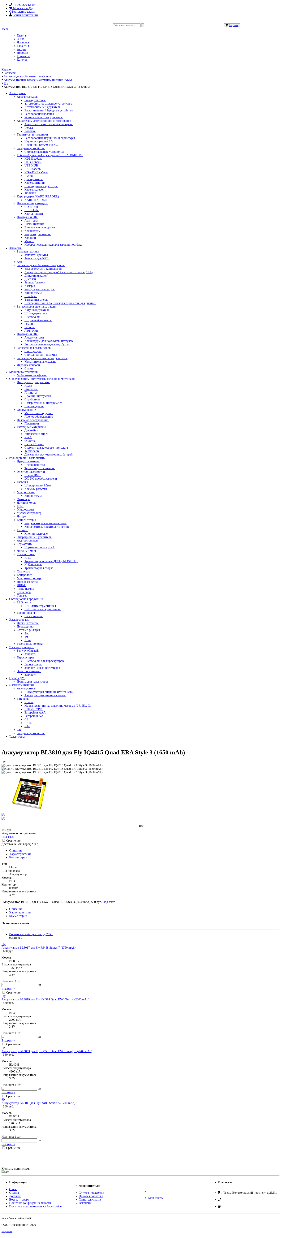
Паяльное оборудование (33, 420)
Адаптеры (31, 220)
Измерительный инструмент (43, 402)
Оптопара (23, 499)
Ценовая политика (91, 1196)
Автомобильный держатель (42, 107)
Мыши (29, 241)
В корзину (8, 988)
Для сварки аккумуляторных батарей (48, 454)
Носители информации (32, 203)
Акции (21, 49)
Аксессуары (17, 93)
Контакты (23, 56)
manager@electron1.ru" (236, 1206)
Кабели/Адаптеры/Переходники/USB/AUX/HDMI (50, 155)
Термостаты (25, 544)
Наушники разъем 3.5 (38, 141)
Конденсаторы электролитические (47, 526)
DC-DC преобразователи (41, 478)
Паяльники (32, 423)
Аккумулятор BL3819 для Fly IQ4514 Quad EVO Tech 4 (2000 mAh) (45, 999)
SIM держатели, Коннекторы (43, 268)
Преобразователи (28, 581)
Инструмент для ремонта (33, 382)
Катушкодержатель (37, 310)
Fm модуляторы (35, 100)
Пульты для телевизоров (33, 681)
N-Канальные (33, 564)
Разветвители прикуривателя (43, 117)
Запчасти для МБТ (36, 255)
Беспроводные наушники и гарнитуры (50, 138)
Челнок (29, 327)
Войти (17, 15)
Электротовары (19, 619)
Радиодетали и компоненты (27, 457)
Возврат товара (19, 1199)
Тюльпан (30, 193)
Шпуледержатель (36, 313)
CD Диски (31, 206)
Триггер (22, 595)
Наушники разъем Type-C (41, 144)
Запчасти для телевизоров (34, 347)
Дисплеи (30, 279)
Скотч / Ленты (34, 444)
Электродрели (34, 406)
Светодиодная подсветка (41, 354)
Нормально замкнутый (39, 547)
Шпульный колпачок (38, 320)
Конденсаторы (27, 519)
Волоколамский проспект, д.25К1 (31, 934)
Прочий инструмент (38, 396)
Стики (29, 368)
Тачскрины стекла (36, 299)
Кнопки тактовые (36, 533)
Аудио (28, 175)
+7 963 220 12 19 (232, 1199)
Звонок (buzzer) (34, 282)
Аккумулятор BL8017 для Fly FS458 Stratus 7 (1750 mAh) (39, 947)
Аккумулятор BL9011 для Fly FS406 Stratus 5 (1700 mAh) (38, 1103)
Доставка (23, 42)
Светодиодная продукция (26, 599)
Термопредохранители (39, 468)
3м (26, 633)
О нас (20, 39)
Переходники (26, 626)
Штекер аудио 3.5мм (38, 485)
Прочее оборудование (39, 416)
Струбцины (32, 399)
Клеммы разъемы (36, 488)
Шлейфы (30, 296)
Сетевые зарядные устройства (44, 151)
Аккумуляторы (34, 337)
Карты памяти (34, 213)
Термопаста (32, 451)
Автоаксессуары (28, 96)
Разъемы (23, 482)
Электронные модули (31, 471)
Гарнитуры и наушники (33, 134)
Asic (20, 261)
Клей (28, 437)
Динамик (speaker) (36, 275)
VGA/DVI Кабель (36, 172)
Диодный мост (27, 550)
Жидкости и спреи (36, 433)
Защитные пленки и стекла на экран (48, 124)
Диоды (22, 516)
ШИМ (21, 585)
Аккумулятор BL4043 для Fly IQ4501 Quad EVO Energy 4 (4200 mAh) (47, 1051)
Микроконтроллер (29, 578)
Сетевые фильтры (29, 630)
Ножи (28, 385)
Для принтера (33, 179)
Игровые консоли (29, 365)
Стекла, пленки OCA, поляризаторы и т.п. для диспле (60, 303)
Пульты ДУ (17, 678)
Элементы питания (22, 685)
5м (26, 636)
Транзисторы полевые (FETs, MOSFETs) (51, 561)
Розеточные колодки (30, 643)
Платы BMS (32, 475)
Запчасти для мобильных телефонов (41, 265)
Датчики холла (27, 502)
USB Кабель (32, 168)
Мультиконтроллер (29, 513)
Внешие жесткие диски (40, 227)
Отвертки (31, 389)
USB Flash (31, 210)
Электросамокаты (29, 671)
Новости (22, 52)
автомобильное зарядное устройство (48, 103)
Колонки (30, 237)
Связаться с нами (90, 1199)
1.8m (27, 640)
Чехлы (29, 127)
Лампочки (31, 330)
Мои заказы (155, 1197)
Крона (28, 702)
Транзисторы (26, 554)
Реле (20, 506)
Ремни (29, 323)
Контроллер (25, 574)
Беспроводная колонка (39, 113)
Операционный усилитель (34, 537)
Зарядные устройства (31, 148)
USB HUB (31, 165)
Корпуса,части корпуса (39, 289)
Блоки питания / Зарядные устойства (48, 110)
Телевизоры (17, 736)
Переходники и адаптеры (41, 186)
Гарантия (23, 45)
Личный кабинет (159, 1191)
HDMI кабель (33, 158)
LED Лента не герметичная (42, 609)
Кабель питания (35, 182)
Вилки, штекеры (28, 623)
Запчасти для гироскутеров (42, 667)
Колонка (30, 131)
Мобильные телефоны (24, 371)
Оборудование (27, 409)
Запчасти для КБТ (36, 258)
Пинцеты (30, 392)
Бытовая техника (28, 251)
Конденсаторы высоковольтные (45, 523)
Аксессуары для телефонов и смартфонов (44, 120)
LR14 (28, 722)
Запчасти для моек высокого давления (42, 358)
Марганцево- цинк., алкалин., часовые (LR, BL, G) (58, 705)
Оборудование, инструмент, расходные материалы (42, 378)
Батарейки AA (34, 716)
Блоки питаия (26, 612)
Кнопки (22, 530)
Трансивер (24, 592)
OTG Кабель (33, 162)
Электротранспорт (21, 647)
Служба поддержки (91, 1192)
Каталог (22, 59)
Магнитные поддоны (38, 413)
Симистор (24, 571)
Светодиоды (32, 351)
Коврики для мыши (37, 234)
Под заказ (8, 836)
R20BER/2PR (33, 709)
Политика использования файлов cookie (35, 1206)
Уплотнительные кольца (40, 361)
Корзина (233, 25)
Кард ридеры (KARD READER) (38, 196)
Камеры (30, 285)
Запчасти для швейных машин (37, 306)
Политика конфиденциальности (30, 1203)
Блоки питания (34, 224)
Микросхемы (33, 292)
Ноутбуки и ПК (27, 217)
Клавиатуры (32, 230)
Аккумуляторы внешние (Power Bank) (49, 691)
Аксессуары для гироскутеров (44, 660)
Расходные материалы (31, 427)
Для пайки (31, 430)
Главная (22, 35)
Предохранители (28, 461)
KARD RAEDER (36, 199)
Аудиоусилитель (28, 540)
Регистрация (30, 15)
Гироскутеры (26, 657)
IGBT (28, 557)
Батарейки (24, 698)
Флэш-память (26, 588)
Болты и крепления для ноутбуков (47, 344)
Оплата (14, 1192)
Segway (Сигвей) (28, 650)
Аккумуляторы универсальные (45, 695)
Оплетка (30, 440)
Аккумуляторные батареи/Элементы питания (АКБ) (58, 272)
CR (26, 719)
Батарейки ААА (35, 712)
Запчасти (15, 248)
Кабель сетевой (34, 189)
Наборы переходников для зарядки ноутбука (53, 244)
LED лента (24, 602)
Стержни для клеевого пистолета (46, 447)
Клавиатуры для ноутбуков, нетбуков (49, 341)
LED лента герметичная (40, 605)
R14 (27, 726)
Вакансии (85, 1203)
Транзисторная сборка (39, 568)
